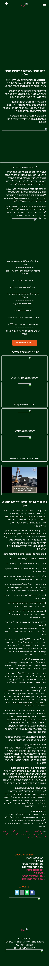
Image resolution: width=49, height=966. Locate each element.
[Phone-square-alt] (22, 892)
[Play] (24, 480)
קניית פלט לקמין (34, 857)
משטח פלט (25, 831)
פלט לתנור (36, 831)
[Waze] (17, 892)
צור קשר (38, 860)
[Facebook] (32, 892)
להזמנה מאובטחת (24, 342)
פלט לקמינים (13, 831)
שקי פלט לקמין (20, 834)
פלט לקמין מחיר (32, 837)
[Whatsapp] (27, 892)
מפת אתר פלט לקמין (32, 866)
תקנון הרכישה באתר (32, 863)
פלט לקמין (32, 834)
